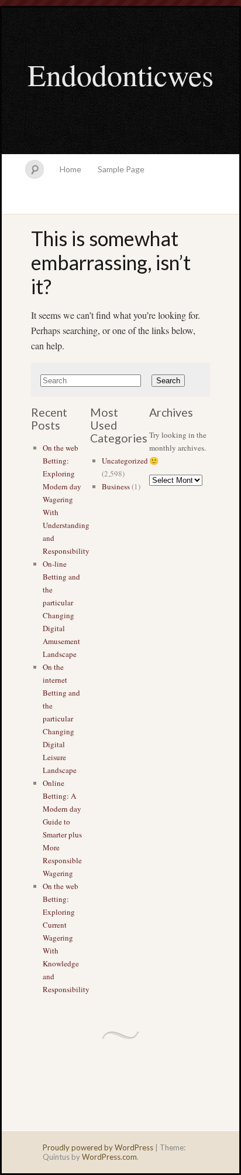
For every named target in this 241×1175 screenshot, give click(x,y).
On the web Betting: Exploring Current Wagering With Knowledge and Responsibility (66, 938)
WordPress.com (109, 1157)
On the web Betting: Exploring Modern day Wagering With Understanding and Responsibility (66, 499)
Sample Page (121, 169)
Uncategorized (125, 460)
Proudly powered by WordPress (98, 1147)
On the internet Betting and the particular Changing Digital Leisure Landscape (61, 718)
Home (70, 169)
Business (116, 486)
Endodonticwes (120, 74)
